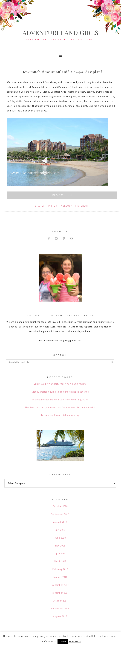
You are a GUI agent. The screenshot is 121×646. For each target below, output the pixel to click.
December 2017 (60, 584)
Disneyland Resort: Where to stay (60, 415)
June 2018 (60, 537)
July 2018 (60, 529)
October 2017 (60, 600)
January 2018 (60, 577)
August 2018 (60, 522)
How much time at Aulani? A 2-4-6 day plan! (61, 71)
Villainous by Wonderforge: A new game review (60, 383)
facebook (66, 206)
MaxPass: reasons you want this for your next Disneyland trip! (60, 407)
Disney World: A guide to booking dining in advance (60, 391)
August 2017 (60, 616)
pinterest (82, 206)
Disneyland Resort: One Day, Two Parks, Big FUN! (60, 399)
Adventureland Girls (60, 32)
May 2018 (60, 545)
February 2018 (60, 569)
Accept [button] (62, 641)
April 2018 (60, 553)
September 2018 (60, 514)
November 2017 (60, 592)
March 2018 (60, 561)
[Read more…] (61, 195)
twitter (51, 206)
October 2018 (60, 506)
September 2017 (60, 608)
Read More (75, 641)
